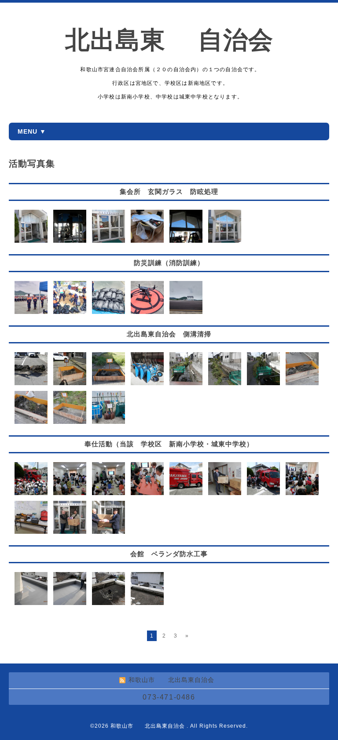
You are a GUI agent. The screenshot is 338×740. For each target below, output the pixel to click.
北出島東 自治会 (181, 40)
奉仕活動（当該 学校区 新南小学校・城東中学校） (169, 444)
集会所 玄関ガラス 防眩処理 (169, 191)
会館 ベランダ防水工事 (169, 554)
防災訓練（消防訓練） (169, 262)
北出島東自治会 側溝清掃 (169, 334)
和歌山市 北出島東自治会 (148, 726)
